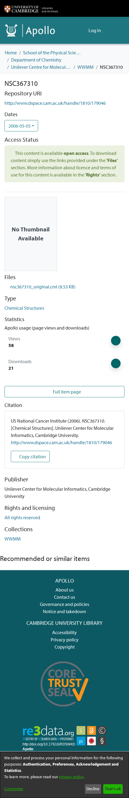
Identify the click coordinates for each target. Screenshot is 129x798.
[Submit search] (74, 30)
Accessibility (64, 632)
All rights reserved (22, 517)
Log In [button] (95, 30)
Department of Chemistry (36, 60)
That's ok (113, 788)
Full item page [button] (66, 392)
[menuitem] (83, 30)
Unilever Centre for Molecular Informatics (41, 67)
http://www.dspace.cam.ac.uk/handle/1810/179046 (55, 103)
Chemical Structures (24, 308)
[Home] (31, 8)
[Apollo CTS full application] (64, 711)
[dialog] (64, 775)
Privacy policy (65, 640)
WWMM (85, 67)
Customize (13, 788)
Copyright (65, 647)
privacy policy (71, 776)
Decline (92, 788)
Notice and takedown (64, 611)
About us (65, 590)
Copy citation (32, 456)
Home (11, 53)
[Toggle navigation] (116, 30)
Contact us (64, 597)
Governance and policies (64, 604)
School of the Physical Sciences (53, 53)
